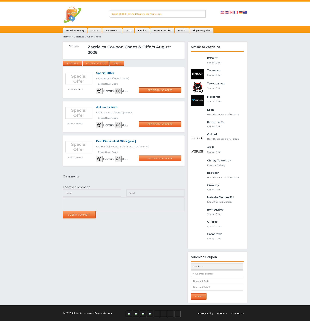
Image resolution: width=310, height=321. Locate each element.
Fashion (142, 30)
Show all (72, 63)
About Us (222, 313)
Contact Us (237, 313)
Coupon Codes (95, 63)
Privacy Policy (205, 313)
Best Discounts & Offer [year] (116, 141)
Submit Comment (79, 214)
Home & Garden (162, 30)
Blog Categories (201, 30)
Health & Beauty (75, 30)
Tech (128, 30)
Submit (199, 296)
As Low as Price (106, 107)
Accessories (112, 30)
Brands (182, 30)
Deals (116, 63)
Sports (94, 30)
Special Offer (105, 73)
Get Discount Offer (160, 90)
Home (66, 36)
